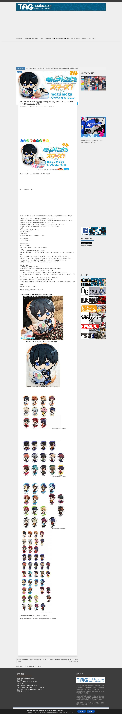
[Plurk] (31, 140)
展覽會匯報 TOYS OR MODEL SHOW (27, 682)
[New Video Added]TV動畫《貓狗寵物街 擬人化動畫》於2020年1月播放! (63, 660)
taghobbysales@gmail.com (88, 142)
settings (71, 712)
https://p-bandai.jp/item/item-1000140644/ (31, 289)
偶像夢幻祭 (51, 106)
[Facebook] (21, 140)
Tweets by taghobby (86, 245)
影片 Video (91, 38)
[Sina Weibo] (47, 140)
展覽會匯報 (35, 38)
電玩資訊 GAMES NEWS (23, 691)
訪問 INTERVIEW (21, 683)
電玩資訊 (84, 38)
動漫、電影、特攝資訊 (73, 38)
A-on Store (34, 106)
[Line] (40, 140)
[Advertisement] (61, 23)
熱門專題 (27, 38)
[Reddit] (44, 140)
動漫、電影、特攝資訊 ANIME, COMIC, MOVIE (29, 689)
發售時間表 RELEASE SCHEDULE (25, 678)
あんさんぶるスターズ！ (42, 106)
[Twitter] (24, 140)
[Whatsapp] (27, 140)
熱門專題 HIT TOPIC (22, 680)
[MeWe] (37, 140)
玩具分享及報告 (60, 38)
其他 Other (19, 72)
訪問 (42, 38)
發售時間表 (19, 38)
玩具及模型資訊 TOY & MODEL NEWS (27, 685)
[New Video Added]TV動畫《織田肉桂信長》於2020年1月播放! (32, 660)
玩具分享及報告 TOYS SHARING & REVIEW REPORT (30, 687)
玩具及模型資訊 (49, 38)
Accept (81, 711)
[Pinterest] (34, 140)
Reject (90, 711)
